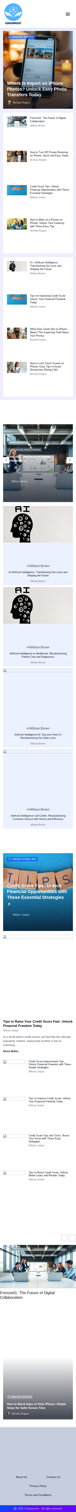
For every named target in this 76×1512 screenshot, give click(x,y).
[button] (67, 14)
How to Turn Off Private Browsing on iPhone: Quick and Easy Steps (49, 154)
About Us (21, 1477)
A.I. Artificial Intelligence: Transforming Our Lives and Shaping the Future (45, 266)
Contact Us (53, 1477)
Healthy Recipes (23, 37)
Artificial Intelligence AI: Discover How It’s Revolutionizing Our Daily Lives (38, 736)
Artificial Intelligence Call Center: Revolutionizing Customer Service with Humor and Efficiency (38, 817)
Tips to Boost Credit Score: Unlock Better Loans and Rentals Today (48, 1174)
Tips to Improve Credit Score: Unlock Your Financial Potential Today (50, 1100)
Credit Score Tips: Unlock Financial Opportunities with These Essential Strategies (49, 190)
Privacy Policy (38, 1485)
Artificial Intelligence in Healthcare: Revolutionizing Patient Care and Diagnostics (38, 655)
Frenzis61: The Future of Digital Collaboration (27, 1295)
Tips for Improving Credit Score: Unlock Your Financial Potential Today (48, 299)
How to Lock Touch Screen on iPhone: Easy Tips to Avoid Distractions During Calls (47, 366)
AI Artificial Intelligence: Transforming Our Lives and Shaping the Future (38, 574)
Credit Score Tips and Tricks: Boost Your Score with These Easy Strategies (49, 1138)
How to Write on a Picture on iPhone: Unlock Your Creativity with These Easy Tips (47, 223)
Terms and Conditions (38, 1494)
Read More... (11, 1051)
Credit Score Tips (24, 859)
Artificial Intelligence (26, 450)
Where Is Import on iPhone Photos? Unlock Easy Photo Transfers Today (37, 89)
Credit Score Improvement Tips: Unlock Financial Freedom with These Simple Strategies (50, 1064)
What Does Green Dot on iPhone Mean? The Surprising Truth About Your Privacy (49, 332)
